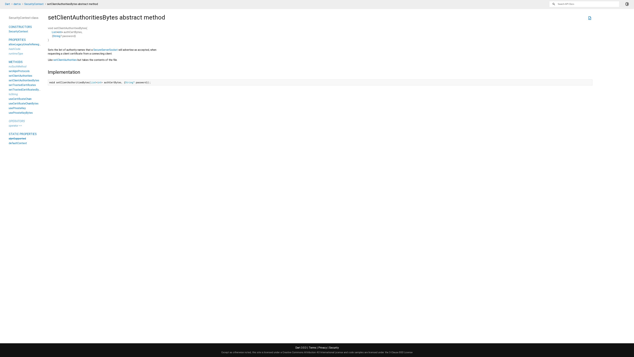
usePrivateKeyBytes (21, 112)
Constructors (20, 27)
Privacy (322, 347)
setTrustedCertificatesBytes (26, 89)
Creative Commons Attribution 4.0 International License (312, 352)
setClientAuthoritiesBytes (24, 80)
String (56, 36)
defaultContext (18, 143)
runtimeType (16, 53)
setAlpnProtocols (19, 71)
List (54, 32)
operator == (15, 125)
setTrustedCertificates (22, 85)
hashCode (14, 49)
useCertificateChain (20, 98)
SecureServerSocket (105, 49)
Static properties (23, 134)
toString (13, 94)
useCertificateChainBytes (23, 103)
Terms (312, 347)
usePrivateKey (17, 108)
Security (334, 347)
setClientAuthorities (65, 59)
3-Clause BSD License (401, 352)
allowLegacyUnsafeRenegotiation (28, 44)
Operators (17, 121)
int (59, 32)
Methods (16, 62)
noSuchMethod (17, 66)
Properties (17, 39)
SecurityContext (34, 4)
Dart (7, 4)
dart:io (17, 4)
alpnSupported (17, 138)
